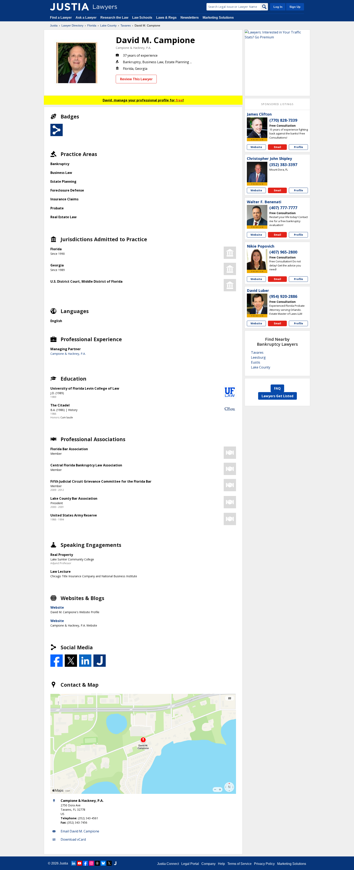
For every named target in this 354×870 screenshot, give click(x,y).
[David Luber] (257, 304)
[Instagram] (91, 863)
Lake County (108, 25)
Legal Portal (190, 863)
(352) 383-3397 (283, 164)
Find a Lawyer (61, 17)
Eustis (255, 362)
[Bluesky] (103, 863)
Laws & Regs (166, 17)
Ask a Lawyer (86, 17)
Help (221, 863)
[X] (109, 863)
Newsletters (189, 17)
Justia (54, 25)
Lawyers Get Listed (277, 396)
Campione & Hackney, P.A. (133, 48)
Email (277, 147)
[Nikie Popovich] (257, 259)
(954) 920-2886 (283, 296)
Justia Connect (168, 863)
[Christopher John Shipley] (257, 172)
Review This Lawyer (136, 79)
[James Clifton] (257, 127)
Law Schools (142, 17)
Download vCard (73, 839)
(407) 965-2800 (283, 252)
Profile (298, 147)
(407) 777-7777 (283, 207)
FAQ (277, 388)
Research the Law (114, 17)
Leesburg (258, 357)
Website (57, 607)
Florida (91, 25)
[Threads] (97, 863)
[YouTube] (79, 863)
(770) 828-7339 (283, 120)
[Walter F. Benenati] (257, 215)
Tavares (125, 25)
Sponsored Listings (277, 104)
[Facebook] (85, 863)
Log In (278, 6)
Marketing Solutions (218, 17)
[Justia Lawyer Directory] (69, 6)
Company (208, 863)
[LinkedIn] (73, 863)
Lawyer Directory (72, 25)
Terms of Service (239, 863)
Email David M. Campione (80, 831)
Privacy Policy (264, 863)
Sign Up (295, 6)
